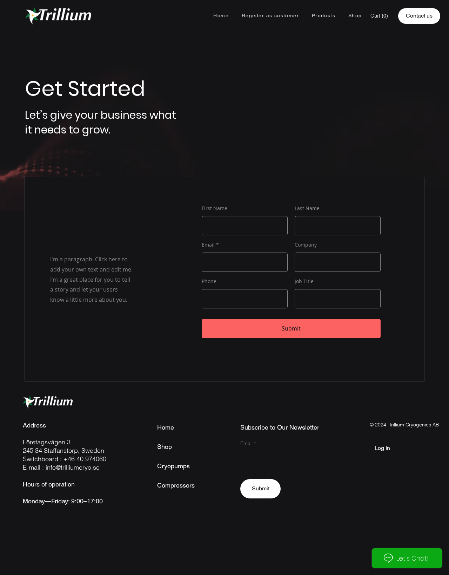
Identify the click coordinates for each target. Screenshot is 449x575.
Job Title (304, 281)
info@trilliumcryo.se (73, 467)
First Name (214, 208)
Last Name (307, 208)
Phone (209, 281)
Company (306, 244)
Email (208, 244)
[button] (323, 15)
